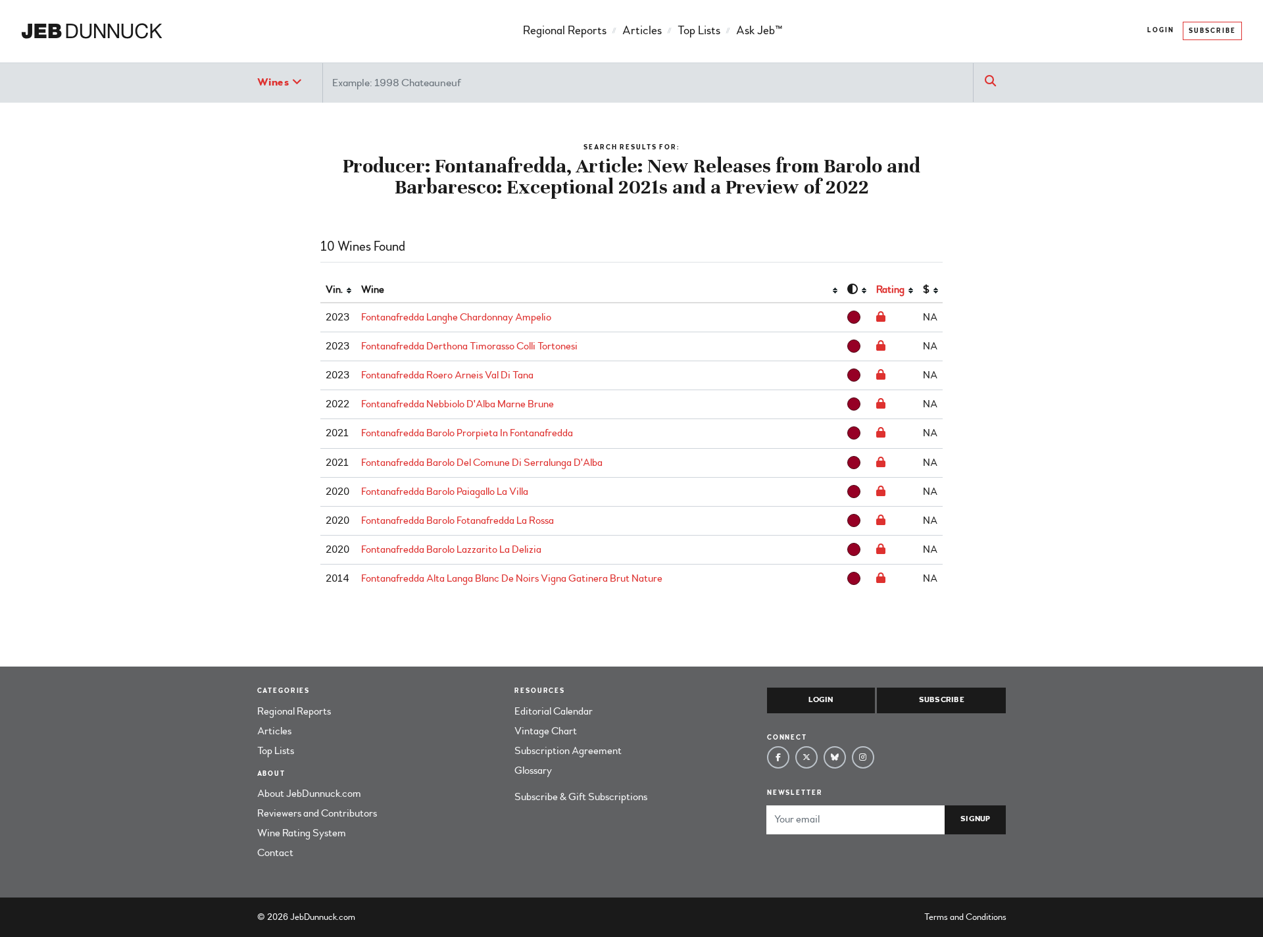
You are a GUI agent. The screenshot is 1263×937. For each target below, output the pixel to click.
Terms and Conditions (965, 917)
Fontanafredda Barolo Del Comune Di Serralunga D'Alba (482, 462)
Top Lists (699, 30)
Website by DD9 (391, 917)
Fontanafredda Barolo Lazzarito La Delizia (451, 549)
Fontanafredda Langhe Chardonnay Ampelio (456, 317)
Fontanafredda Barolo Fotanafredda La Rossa (457, 520)
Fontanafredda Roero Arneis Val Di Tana (447, 375)
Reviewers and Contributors (317, 813)
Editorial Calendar (553, 711)
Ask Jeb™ (759, 30)
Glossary (533, 770)
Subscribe (1212, 31)
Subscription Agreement (568, 750)
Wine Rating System (301, 833)
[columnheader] (338, 290)
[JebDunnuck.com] (91, 31)
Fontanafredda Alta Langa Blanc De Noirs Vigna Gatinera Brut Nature (511, 578)
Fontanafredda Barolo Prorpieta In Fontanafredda (467, 433)
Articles (642, 30)
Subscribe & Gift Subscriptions (580, 796)
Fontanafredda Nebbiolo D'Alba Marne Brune (457, 404)
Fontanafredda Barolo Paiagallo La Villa (444, 491)
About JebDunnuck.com (309, 793)
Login (1160, 30)
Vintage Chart (545, 731)
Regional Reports (565, 30)
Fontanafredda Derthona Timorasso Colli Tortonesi (469, 346)
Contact (275, 852)
